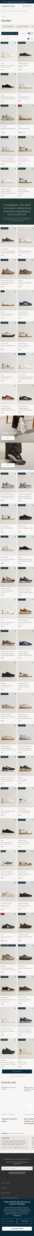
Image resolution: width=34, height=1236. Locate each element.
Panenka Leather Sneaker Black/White (7, 937)
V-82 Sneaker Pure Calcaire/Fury (24, 128)
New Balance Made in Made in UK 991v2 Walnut (7, 283)
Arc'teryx (3, 1060)
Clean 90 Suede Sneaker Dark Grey (8, 251)
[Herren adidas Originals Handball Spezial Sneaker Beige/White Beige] (8, 734)
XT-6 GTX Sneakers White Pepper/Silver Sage (7, 968)
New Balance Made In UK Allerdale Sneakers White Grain (8, 160)
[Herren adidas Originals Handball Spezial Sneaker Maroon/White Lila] (8, 394)
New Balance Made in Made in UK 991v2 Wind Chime (25, 748)
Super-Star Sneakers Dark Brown (24, 1000)
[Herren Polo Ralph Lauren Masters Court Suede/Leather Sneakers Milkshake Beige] (8, 891)
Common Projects (23, 63)
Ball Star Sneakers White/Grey (24, 160)
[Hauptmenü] (31, 6)
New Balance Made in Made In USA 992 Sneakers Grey (7, 496)
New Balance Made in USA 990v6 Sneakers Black (7, 780)
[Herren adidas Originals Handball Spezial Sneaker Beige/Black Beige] (25, 671)
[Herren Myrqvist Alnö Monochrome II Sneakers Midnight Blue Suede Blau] (8, 671)
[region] (17, 1142)
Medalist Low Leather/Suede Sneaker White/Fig (25, 1062)
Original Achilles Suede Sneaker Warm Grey (8, 717)
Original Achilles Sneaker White (6, 191)
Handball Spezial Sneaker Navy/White (24, 314)
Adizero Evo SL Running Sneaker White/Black (8, 874)
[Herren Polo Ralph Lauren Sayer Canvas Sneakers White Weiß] (8, 1017)
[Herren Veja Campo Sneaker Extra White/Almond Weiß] (8, 608)
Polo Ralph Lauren (6, 903)
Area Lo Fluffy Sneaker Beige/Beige (8, 559)
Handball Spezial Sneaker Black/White (24, 408)
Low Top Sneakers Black (25, 528)
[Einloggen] (23, 6)
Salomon (3, 966)
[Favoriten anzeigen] (26, 6)
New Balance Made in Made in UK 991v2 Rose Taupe (8, 654)
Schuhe (3, 16)
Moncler (20, 280)
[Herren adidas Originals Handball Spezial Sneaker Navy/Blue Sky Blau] (25, 639)
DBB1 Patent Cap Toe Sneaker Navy (24, 559)
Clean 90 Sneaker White (25, 377)
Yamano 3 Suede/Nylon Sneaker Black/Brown (25, 937)
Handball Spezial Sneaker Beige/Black (24, 685)
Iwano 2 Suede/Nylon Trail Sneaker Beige (7, 591)
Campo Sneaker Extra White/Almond (7, 622)
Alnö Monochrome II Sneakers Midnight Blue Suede (8, 685)
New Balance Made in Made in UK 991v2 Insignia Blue (24, 591)
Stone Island (4, 343)
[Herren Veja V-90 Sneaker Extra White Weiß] (25, 83)
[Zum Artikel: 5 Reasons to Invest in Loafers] (11, 1107)
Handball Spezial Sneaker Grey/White (24, 717)
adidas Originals (23, 312)
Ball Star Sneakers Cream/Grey (24, 874)
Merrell (20, 777)
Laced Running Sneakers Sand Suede (8, 128)
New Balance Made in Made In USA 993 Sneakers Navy (24, 1031)
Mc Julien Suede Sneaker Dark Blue (6, 843)
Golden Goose (22, 157)
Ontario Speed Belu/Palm (22, 780)
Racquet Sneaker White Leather (8, 811)
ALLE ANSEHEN (7, 438)
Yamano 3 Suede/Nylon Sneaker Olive (25, 622)
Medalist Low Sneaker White (7, 66)
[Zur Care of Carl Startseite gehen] (8, 6)
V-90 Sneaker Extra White (24, 97)
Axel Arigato (4, 249)
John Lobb (3, 126)
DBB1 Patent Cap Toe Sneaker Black (7, 97)
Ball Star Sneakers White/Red (24, 345)
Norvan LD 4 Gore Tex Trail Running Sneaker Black (7, 1062)
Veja (19, 95)
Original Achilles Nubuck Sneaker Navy (24, 66)
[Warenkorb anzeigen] (28, 6)
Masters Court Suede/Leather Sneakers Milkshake (8, 905)
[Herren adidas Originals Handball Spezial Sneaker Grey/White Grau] (25, 702)
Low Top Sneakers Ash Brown (25, 968)
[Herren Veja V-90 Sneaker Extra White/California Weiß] (8, 363)
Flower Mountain (6, 588)
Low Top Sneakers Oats (8, 345)
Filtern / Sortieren (8, 33)
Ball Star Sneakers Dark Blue (8, 1000)
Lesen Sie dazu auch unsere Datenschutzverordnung (17, 1173)
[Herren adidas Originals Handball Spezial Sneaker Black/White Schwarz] (25, 394)
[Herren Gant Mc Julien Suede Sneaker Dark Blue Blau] (8, 828)
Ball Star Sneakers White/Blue (24, 191)
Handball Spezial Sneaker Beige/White (7, 748)
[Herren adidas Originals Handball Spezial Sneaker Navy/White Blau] (25, 300)
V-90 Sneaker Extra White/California (7, 377)
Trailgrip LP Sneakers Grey (24, 283)
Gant (2, 840)
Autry (2, 63)
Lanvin (2, 95)
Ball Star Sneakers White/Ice (6, 528)
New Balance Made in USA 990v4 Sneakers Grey (24, 496)
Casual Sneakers (8, 26)
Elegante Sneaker (22, 26)
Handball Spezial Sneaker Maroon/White (8, 408)
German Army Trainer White (7, 314)
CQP (2, 809)
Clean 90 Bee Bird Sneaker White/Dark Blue (24, 811)
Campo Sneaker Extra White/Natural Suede (25, 251)
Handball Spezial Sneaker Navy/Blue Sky (25, 654)
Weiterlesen (17, 1215)
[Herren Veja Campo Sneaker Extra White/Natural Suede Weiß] (25, 237)
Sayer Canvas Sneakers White (8, 1031)
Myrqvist (3, 683)
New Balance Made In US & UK (8, 158)
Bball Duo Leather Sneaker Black (23, 905)
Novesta (3, 312)
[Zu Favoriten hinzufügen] (15, 43)
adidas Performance (7, 871)
